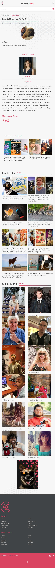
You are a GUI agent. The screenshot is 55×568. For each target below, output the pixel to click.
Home (4, 15)
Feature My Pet (5, 523)
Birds (29, 540)
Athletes (3, 540)
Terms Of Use (4, 525)
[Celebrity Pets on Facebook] (53, 555)
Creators (3, 542)
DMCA (29, 523)
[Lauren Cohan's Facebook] (3, 120)
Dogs (29, 535)
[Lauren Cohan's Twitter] (6, 120)
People (9, 15)
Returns (30, 527)
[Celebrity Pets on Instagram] (50, 555)
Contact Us (31, 521)
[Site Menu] (53, 3)
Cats (29, 538)
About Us (3, 527)
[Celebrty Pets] (27, 4)
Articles (3, 521)
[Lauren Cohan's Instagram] (8, 120)
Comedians (4, 544)
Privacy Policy (32, 525)
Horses (30, 544)
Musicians (4, 538)
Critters (30, 542)
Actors (27, 82)
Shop (29, 519)
